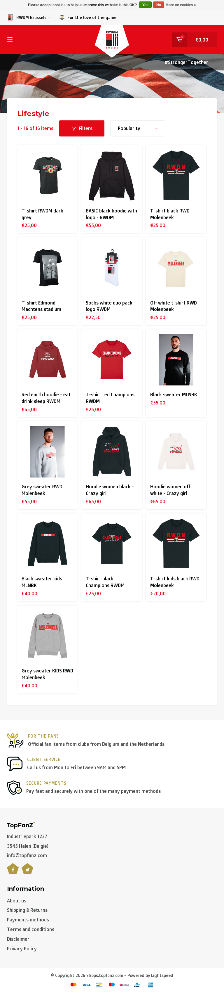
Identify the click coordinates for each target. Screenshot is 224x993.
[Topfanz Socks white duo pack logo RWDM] (111, 267)
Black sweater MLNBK (173, 394)
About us (16, 901)
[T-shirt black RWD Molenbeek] (176, 175)
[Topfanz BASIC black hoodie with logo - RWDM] (111, 175)
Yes (145, 5)
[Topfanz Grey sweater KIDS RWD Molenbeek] (47, 636)
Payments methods (28, 920)
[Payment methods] (73, 985)
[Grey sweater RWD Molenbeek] (47, 452)
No (158, 5)
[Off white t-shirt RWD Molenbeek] (176, 267)
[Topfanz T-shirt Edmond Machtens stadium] (47, 267)
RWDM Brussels (31, 17)
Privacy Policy (22, 949)
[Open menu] (10, 40)
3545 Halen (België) (27, 846)
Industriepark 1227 (27, 836)
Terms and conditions (30, 929)
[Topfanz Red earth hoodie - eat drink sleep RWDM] (47, 359)
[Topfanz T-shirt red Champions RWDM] (111, 359)
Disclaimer (18, 939)
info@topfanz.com (27, 855)
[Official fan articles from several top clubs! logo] (21, 824)
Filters (85, 128)
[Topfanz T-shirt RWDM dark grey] (47, 175)
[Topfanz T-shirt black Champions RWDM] (111, 544)
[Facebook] (13, 872)
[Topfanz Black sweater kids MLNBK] (47, 544)
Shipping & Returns (27, 910)
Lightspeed (162, 975)
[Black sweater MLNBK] (176, 359)
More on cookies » (181, 5)
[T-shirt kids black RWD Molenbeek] (176, 544)
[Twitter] (27, 872)
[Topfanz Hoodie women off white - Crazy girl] (176, 452)
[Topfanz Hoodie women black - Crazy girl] (111, 452)
